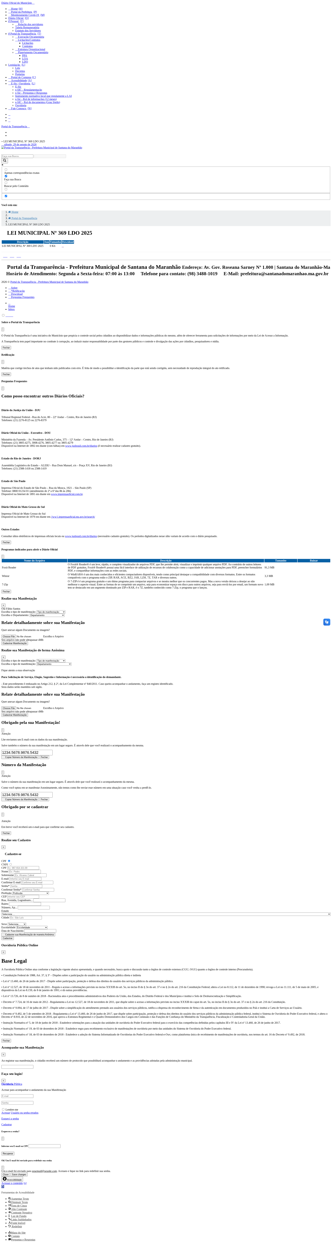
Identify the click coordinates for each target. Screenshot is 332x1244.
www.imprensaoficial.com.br (66, 494)
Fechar (6, 347)
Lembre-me (12, 1109)
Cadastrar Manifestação (15, 643)
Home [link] (14, 211)
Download (16, 294)
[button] (2, 1186)
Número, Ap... (9, 907)
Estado (5, 910)
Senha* (5, 885)
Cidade (5, 917)
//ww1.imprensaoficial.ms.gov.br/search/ (73, 516)
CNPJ (4, 864)
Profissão (6, 893)
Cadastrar (7, 938)
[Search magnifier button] (4, 160)
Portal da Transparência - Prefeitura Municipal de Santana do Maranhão (49, 281)
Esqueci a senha (10, 1118)
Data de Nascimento (12, 930)
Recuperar (8, 1153)
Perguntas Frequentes (22, 297)
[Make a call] (9, 120)
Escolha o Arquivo (53, 636)
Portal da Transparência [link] (24, 218)
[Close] (2, 730)
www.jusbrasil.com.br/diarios (81, 445)
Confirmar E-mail (11, 882)
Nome (4, 871)
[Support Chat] (9, 117)
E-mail (5, 878)
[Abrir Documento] (63, 245)
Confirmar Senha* (11, 889)
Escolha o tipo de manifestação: (18, 611)
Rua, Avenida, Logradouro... (17, 900)
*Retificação (17, 290)
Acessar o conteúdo (12, 1183)
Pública (11, 1084)
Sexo (4, 924)
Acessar (5, 1112)
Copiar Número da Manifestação (20, 757)
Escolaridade (8, 927)
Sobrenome (7, 875)
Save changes (19, 1174)
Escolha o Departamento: (15, 615)
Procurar (40, 1066)
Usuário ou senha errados (24, 1112)
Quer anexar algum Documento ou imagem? (25, 629)
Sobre (13, 287)
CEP (3, 896)
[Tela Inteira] (9, 315)
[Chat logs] (9, 114)
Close (5, 1174)
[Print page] (12, 315)
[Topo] (7, 315)
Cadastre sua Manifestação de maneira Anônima (29, 934)
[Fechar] (2, 329)
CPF (3, 861)
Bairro (4, 903)
